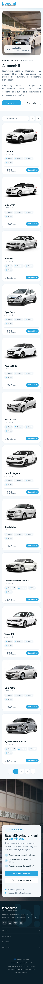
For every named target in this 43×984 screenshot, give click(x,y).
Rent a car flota (16, 60)
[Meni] (38, 4)
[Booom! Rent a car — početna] (9, 909)
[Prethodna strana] (10, 771)
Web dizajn (21, 959)
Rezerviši (10, 103)
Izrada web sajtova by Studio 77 (21, 963)
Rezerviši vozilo (20, 873)
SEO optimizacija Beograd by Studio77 (21, 969)
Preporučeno (38, 118)
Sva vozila (31, 103)
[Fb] (4, 923)
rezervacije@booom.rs (16, 890)
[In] (21, 923)
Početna (5, 60)
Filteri (32, 118)
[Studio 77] (15, 959)
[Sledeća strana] (33, 771)
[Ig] (10, 923)
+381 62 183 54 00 (23, 880)
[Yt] (15, 923)
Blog (27, 959)
